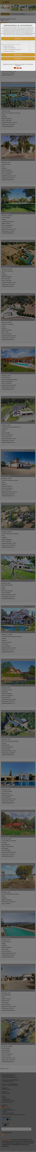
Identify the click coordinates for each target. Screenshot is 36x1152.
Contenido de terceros (8, 51)
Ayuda (26, 33)
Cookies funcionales (8, 46)
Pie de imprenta (29, 64)
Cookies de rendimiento (9, 48)
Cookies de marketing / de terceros (12, 49)
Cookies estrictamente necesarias (11, 44)
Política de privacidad (19, 64)
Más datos (18, 65)
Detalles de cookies (8, 64)
